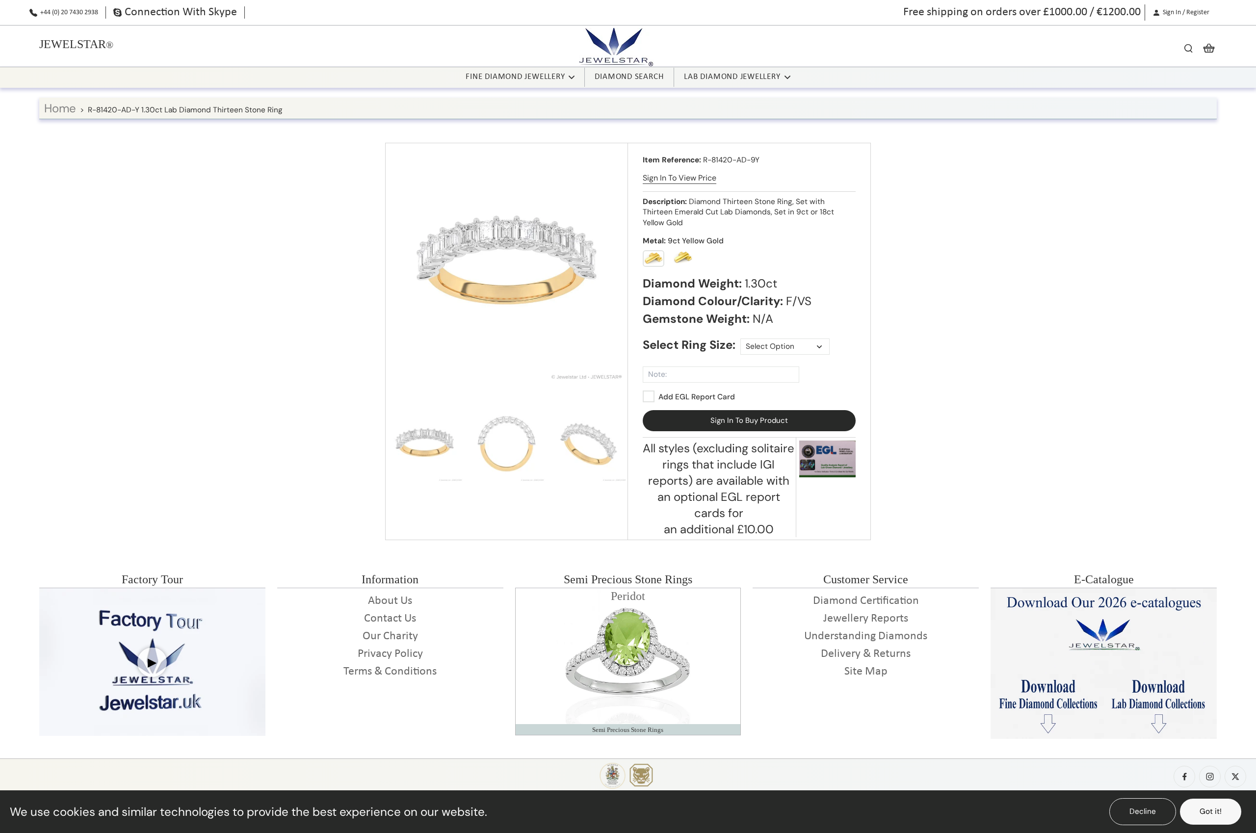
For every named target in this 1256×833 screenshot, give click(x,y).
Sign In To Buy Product (749, 420)
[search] (1188, 47)
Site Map (866, 671)
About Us (390, 601)
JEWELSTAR (72, 44)
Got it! (1211, 811)
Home (60, 108)
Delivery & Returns (866, 654)
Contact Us (390, 619)
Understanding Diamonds (865, 636)
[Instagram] (1210, 776)
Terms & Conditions (390, 671)
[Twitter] (1235, 776)
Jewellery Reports (865, 619)
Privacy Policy (390, 654)
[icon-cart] (1206, 47)
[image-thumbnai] (425, 444)
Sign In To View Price (679, 178)
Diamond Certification (866, 601)
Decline (1142, 811)
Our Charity (390, 636)
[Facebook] (1184, 776)
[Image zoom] (507, 264)
